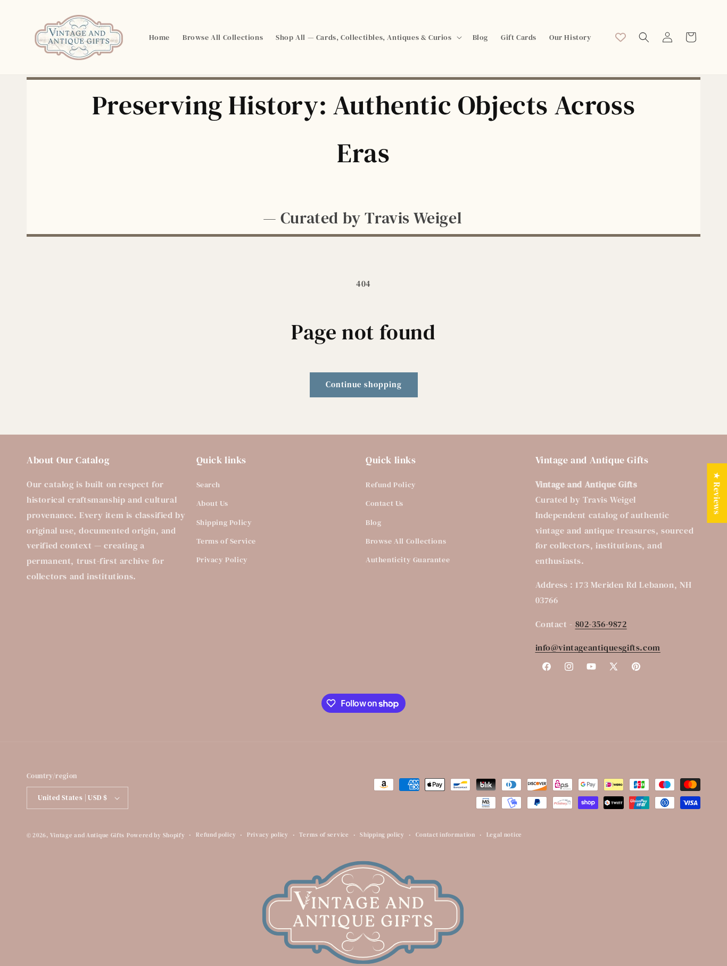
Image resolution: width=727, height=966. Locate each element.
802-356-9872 (601, 624)
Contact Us (384, 503)
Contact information (445, 835)
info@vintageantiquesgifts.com (597, 647)
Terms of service (324, 835)
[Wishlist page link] (620, 37)
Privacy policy (267, 835)
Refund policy (216, 835)
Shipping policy (382, 835)
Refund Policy (391, 484)
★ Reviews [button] (717, 493)
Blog (373, 522)
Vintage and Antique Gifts (87, 835)
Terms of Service (226, 541)
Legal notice (504, 835)
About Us (212, 503)
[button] (367, 37)
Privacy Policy (222, 559)
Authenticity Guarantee (408, 559)
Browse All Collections (406, 541)
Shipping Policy (224, 522)
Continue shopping (364, 384)
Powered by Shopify (156, 835)
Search (208, 484)
